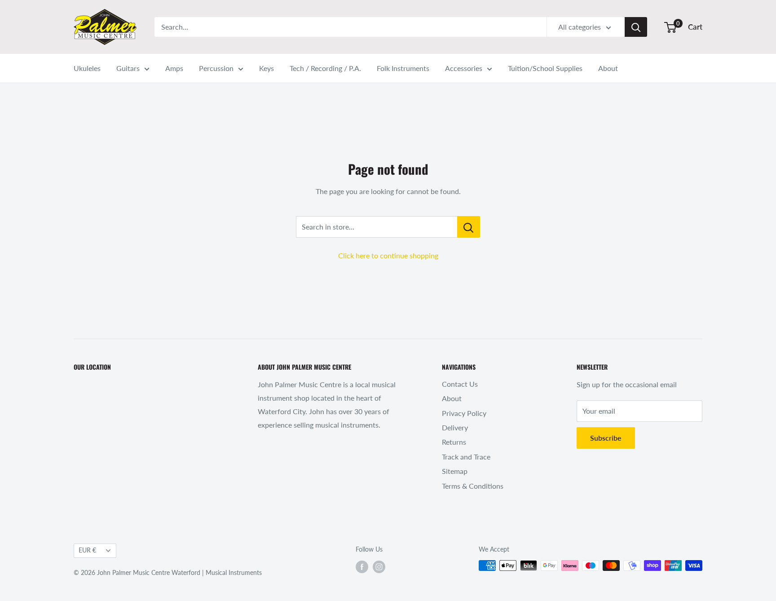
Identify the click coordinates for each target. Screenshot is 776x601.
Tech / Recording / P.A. (325, 68)
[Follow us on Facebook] (362, 566)
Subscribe (606, 437)
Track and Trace (466, 456)
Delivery (455, 427)
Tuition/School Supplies (545, 68)
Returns (454, 441)
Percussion (216, 68)
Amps (174, 68)
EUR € (87, 550)
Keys (266, 68)
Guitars (128, 68)
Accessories (463, 68)
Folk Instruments (403, 68)
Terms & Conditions (472, 486)
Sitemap (454, 471)
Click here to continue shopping (388, 255)
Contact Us (460, 384)
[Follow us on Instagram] (379, 566)
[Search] (636, 27)
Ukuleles (87, 68)
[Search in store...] (468, 227)
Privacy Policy (464, 413)
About (608, 68)
